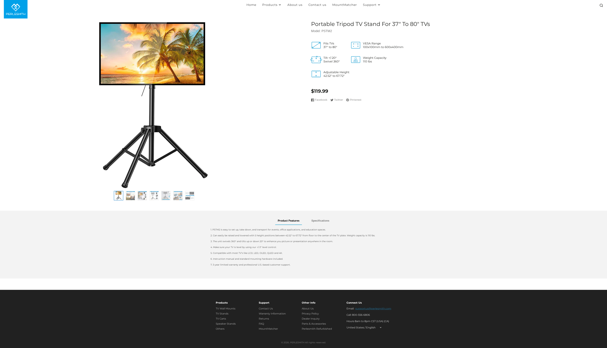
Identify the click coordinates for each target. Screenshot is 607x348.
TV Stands (222, 313)
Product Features (288, 220)
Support (370, 5)
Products (269, 5)
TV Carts (221, 318)
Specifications (320, 220)
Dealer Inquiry (311, 318)
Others (220, 328)
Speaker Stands (226, 323)
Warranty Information (272, 313)
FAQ (261, 323)
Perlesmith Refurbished (317, 328)
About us (294, 5)
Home (251, 5)
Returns (264, 318)
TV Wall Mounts (225, 308)
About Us (308, 308)
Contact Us (266, 308)
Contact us (317, 5)
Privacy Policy (310, 313)
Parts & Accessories (314, 323)
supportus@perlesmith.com (373, 308)
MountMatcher (344, 5)
